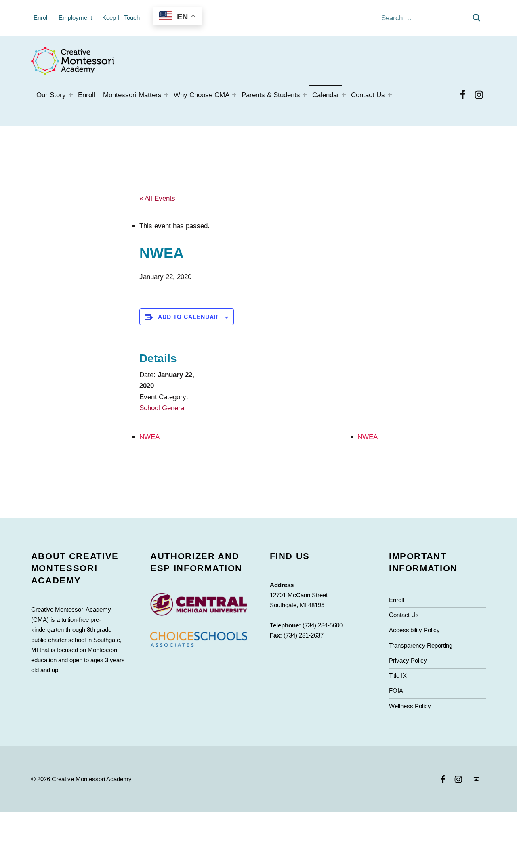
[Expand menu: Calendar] (344, 95)
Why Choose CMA (201, 95)
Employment (75, 17)
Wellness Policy (410, 706)
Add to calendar (188, 317)
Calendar (325, 95)
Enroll (86, 95)
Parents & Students (271, 95)
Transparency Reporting (420, 645)
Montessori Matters (132, 95)
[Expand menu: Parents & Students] (305, 95)
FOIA (396, 690)
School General (162, 408)
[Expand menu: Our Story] (71, 95)
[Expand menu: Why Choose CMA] (234, 95)
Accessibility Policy (414, 630)
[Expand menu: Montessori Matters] (166, 95)
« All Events (157, 198)
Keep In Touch (121, 17)
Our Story (51, 95)
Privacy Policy (408, 660)
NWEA (149, 437)
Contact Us (368, 95)
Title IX (398, 675)
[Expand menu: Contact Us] (390, 95)
